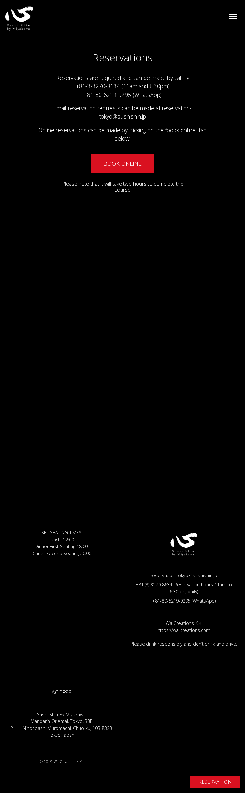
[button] (122, 163)
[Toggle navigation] (233, 17)
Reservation (215, 781)
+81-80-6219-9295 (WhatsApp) (123, 95)
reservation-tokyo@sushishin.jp (184, 575)
